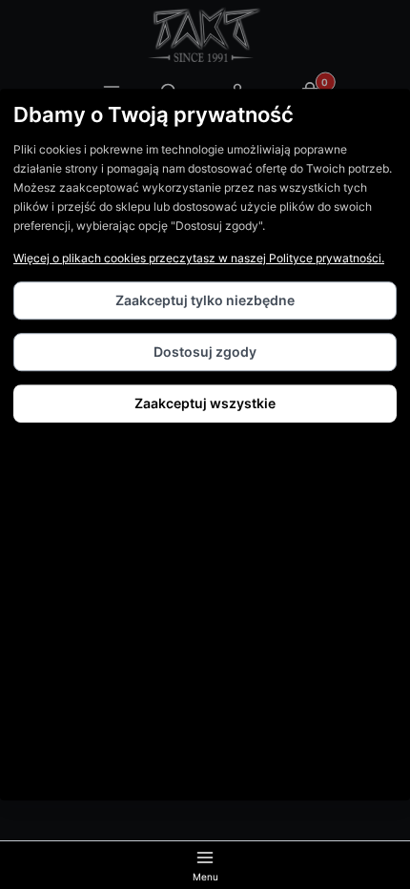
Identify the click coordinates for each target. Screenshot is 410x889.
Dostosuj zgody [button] (205, 351)
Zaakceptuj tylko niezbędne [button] (205, 300)
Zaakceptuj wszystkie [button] (205, 403)
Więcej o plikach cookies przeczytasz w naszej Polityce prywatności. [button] (198, 258)
